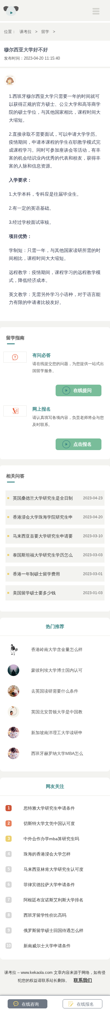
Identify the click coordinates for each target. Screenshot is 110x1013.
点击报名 (82, 444)
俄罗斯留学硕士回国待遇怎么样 (53, 930)
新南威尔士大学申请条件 (47, 945)
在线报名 (85, 1004)
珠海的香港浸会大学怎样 (47, 854)
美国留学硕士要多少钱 (34, 592)
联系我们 (83, 980)
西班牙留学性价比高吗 (45, 915)
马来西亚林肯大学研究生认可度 (53, 869)
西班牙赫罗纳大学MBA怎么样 (57, 755)
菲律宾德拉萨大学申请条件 (49, 884)
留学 (45, 31)
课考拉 (25, 31)
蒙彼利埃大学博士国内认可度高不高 (56, 672)
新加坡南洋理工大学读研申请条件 (56, 734)
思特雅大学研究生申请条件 (49, 808)
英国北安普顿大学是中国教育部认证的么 (56, 713)
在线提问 (82, 390)
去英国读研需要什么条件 (54, 691)
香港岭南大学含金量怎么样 (56, 649)
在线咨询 (30, 1004)
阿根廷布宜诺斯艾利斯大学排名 (53, 899)
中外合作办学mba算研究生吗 (51, 838)
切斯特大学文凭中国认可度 (49, 823)
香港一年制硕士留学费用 (36, 573)
